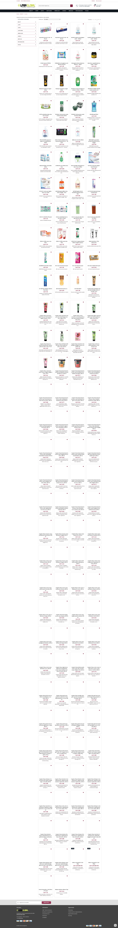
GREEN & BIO (20, 33)
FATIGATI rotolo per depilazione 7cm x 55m (45, 192)
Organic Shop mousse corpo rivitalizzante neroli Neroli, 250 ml (45, 535)
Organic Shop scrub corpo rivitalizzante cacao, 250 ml (77, 588)
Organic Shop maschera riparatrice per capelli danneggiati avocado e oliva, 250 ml (94, 836)
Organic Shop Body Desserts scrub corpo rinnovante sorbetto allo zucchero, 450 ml (45, 399)
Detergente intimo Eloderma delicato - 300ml (77, 64)
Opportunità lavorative (72, 913)
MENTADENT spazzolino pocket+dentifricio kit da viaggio (94, 141)
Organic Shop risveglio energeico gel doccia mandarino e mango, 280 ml (77, 697)
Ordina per (41, 19)
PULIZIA (19, 44)
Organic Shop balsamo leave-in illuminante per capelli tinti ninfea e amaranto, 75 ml (45, 836)
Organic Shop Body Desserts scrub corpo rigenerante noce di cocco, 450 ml (45, 508)
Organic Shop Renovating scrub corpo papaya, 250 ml (61, 615)
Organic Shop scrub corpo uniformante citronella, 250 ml (45, 589)
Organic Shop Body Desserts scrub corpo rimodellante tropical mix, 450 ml (94, 372)
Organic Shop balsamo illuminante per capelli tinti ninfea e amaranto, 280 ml (61, 836)
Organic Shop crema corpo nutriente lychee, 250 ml (45, 561)
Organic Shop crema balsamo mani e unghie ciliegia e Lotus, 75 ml (45, 372)
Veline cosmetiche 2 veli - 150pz (94, 863)
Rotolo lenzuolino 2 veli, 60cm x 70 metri (45, 890)
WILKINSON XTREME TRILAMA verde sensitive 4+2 (94, 89)
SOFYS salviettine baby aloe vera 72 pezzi (45, 115)
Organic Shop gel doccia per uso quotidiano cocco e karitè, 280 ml (93, 725)
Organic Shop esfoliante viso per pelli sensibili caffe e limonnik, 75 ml (93, 290)
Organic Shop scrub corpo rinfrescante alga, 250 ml (62, 642)
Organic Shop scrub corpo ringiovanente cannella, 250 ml (78, 616)
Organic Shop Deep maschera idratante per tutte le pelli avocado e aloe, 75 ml (45, 345)
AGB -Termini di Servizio (47, 910)
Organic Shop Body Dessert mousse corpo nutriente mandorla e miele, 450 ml (94, 399)
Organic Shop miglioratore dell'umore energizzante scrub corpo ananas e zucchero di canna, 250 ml (61, 669)
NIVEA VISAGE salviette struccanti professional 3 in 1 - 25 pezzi (61, 141)
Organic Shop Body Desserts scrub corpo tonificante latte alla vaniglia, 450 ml (94, 481)
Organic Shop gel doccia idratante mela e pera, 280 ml (61, 724)
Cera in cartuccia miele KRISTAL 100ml (93, 217)
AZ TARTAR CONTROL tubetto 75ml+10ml (45, 289)
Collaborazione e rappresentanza (75, 912)
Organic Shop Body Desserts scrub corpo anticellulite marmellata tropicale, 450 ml (45, 454)
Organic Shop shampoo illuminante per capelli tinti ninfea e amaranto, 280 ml (77, 836)
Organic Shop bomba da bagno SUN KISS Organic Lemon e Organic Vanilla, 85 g (77, 752)
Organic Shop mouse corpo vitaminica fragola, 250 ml (61, 561)
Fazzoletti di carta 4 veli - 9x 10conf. (45, 38)
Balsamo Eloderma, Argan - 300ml (45, 89)
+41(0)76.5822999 (84, 6)
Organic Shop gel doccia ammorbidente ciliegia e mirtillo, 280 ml (78, 725)
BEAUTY (21, 14)
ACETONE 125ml (77, 288)
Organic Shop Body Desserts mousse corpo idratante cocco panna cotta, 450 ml (77, 508)
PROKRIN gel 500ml (94, 114)
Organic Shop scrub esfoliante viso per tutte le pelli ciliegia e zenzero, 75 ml (45, 317)
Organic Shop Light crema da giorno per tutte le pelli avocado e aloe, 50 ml (94, 317)
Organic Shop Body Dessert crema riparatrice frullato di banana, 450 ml (77, 426)
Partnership (70, 910)
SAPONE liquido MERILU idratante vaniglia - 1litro (61, 192)
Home (18, 14)
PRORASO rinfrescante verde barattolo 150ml (77, 115)
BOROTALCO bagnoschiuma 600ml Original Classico (78, 242)
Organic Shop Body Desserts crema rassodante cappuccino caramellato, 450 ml (61, 426)
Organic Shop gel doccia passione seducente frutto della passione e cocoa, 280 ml (61, 697)
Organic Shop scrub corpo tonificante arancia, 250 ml (62, 588)
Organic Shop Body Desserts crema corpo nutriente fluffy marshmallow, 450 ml (77, 454)
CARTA (19, 27)
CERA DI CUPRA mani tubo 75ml (61, 242)
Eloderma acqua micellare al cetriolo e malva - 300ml (77, 89)
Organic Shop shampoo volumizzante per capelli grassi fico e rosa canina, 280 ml (94, 807)
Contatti (18, 0)
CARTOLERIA (20, 30)
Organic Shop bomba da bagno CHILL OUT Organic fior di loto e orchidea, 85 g (61, 752)
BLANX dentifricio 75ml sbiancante (94, 242)
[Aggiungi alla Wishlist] (51, 24)
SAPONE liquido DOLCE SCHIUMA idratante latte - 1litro (78, 193)
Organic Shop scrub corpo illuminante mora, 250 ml (94, 642)
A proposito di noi (45, 913)
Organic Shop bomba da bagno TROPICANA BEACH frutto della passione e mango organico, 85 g (45, 752)
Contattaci (44, 917)
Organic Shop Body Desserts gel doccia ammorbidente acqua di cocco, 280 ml (61, 481)
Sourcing (70, 915)
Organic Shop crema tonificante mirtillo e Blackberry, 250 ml (78, 562)
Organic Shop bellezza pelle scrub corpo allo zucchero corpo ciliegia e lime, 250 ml (78, 669)
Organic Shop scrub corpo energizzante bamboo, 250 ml (45, 642)
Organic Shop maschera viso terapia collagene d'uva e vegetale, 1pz (78, 345)
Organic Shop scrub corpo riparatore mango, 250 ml (45, 615)
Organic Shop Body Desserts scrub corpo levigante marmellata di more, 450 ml (94, 508)
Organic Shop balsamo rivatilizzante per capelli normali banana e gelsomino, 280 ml (78, 780)
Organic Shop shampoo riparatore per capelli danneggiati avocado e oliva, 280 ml (61, 864)
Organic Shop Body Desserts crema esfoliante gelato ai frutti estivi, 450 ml (45, 426)
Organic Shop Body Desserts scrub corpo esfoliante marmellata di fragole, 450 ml (77, 372)
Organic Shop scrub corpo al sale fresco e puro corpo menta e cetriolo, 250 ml (93, 669)
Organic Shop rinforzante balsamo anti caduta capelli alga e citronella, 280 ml (94, 752)
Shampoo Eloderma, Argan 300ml (62, 89)
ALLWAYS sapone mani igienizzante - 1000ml (78, 38)
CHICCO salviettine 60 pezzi (45, 217)
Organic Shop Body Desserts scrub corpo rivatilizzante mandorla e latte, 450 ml (61, 399)
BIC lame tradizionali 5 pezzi (94, 265)
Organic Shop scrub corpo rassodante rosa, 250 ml (78, 642)
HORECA (19, 36)
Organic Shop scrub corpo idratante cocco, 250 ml (46, 668)
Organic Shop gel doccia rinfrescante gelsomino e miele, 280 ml (45, 725)
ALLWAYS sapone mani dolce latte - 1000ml (94, 38)
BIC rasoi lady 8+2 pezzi (78, 265)
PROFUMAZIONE (21, 41)
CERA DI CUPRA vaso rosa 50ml (45, 242)
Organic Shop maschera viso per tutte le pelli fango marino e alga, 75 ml (61, 317)
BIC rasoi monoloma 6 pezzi (61, 265)
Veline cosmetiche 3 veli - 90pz (78, 863)
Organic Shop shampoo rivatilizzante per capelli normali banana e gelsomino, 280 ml (94, 780)
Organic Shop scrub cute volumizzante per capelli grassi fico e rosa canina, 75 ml (61, 807)
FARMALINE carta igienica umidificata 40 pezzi (61, 64)
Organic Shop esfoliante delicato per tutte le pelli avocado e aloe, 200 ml (61, 345)
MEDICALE (20, 39)
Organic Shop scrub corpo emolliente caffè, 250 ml (94, 615)
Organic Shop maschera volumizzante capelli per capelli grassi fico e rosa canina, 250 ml (45, 808)
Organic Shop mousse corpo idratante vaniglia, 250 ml (61, 534)
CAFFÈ (19, 24)
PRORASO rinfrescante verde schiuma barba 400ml (61, 115)
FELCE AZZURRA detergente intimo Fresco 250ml (78, 166)
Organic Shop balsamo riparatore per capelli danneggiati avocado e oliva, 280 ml (45, 864)
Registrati (46, 902)
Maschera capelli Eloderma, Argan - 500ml (94, 64)
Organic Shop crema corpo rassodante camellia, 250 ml (94, 534)
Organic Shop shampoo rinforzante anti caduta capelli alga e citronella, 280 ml (45, 780)
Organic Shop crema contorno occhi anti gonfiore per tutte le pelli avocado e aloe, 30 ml (77, 317)
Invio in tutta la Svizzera (25, 0)
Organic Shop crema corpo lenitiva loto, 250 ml (78, 534)
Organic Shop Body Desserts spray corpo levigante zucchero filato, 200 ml (45, 481)
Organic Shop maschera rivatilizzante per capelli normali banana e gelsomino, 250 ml (61, 780)
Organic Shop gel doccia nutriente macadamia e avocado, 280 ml (45, 697)
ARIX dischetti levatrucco (61, 288)
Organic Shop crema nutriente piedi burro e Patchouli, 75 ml (94, 345)
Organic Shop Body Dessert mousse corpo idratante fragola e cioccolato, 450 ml (77, 399)
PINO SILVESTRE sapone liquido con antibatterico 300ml (45, 141)
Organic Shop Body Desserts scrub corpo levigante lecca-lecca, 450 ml (61, 454)
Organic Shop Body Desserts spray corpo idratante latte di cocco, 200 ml (77, 481)
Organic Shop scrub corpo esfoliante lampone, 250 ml (94, 588)
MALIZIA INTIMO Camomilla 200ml (46, 166)
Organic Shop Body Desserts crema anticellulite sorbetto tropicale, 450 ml (61, 508)
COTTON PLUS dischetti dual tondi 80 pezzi (94, 192)
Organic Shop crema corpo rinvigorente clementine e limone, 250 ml (94, 562)
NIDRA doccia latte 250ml (78, 140)
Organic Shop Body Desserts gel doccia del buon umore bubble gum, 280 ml (94, 454)
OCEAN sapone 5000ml (45, 63)
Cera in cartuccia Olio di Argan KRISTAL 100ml (78, 217)
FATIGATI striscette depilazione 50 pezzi (94, 166)
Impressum (44, 915)
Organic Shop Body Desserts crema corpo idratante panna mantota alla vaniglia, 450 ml (93, 426)
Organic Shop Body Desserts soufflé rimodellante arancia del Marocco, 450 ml (61, 372)
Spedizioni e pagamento (47, 912)
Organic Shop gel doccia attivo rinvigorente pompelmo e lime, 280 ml (94, 697)
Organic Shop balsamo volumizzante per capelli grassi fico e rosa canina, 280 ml (77, 807)
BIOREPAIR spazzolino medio (45, 265)
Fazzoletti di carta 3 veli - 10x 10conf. (61, 38)
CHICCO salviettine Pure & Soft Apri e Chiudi (61, 217)
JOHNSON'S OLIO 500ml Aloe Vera (61, 166)
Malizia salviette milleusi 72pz (61, 889)
